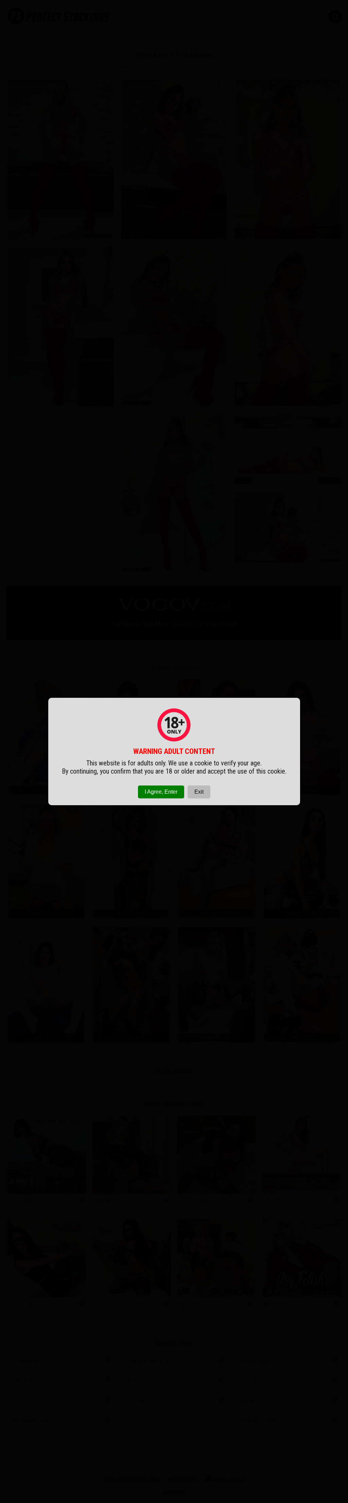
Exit (199, 792)
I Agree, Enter (161, 792)
